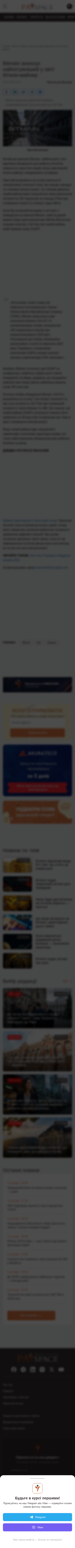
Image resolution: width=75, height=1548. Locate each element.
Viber (40, 1527)
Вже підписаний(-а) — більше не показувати (37, 1539)
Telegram (40, 1517)
